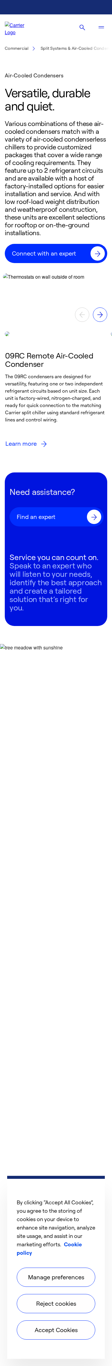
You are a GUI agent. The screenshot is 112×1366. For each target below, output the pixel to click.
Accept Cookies (56, 1330)
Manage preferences (56, 1277)
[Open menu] (101, 28)
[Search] (82, 28)
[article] (56, 392)
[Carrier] (20, 28)
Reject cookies (56, 1303)
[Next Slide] (100, 314)
